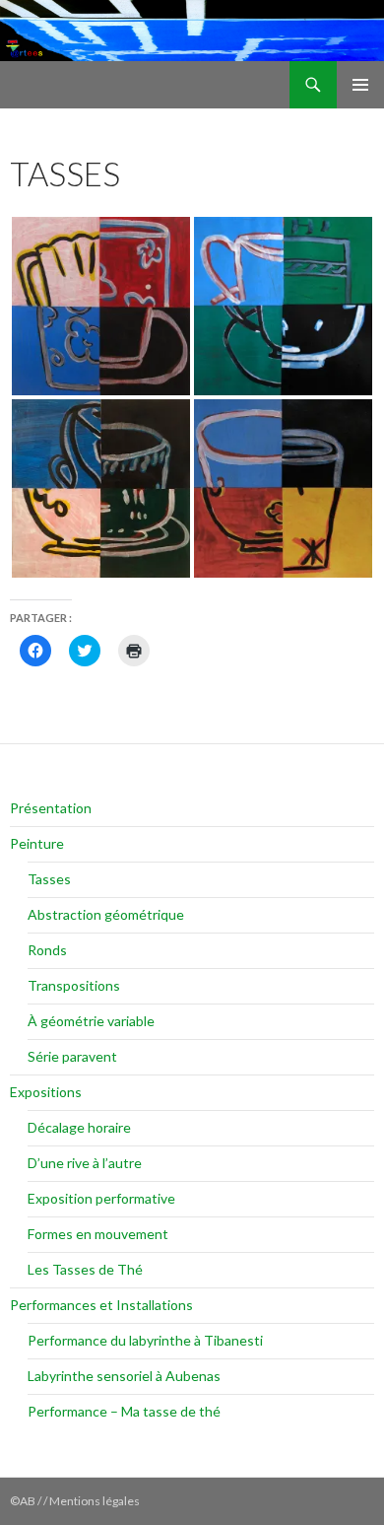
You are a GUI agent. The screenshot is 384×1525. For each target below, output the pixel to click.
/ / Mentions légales (88, 1500)
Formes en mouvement (98, 1233)
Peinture (37, 843)
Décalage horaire (79, 1127)
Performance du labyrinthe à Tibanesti (145, 1340)
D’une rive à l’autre (85, 1162)
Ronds (47, 949)
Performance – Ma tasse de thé (124, 1411)
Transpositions (74, 985)
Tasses (49, 878)
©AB (23, 1500)
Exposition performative (101, 1198)
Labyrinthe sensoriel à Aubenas (124, 1375)
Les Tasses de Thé (85, 1269)
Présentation (51, 807)
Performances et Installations (101, 1304)
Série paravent (72, 1056)
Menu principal (360, 84)
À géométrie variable (91, 1020)
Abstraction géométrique (106, 914)
